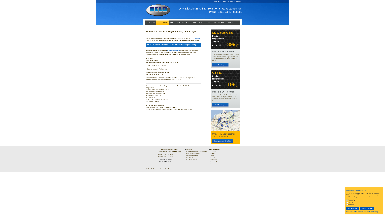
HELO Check (189, 157)
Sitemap (238, 1)
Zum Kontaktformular (165, 161)
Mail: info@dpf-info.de (165, 159)
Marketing (351, 204)
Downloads (213, 159)
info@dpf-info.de (195, 38)
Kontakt (231, 1)
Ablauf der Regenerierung (193, 153)
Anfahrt (212, 155)
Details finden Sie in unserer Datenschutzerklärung (362, 211)
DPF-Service (162, 23)
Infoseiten (198, 23)
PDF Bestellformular (173, 50)
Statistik (350, 202)
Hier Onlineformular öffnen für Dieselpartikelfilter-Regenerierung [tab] (172, 45)
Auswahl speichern (367, 208)
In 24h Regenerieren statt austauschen (196, 151)
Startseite (217, 1)
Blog (224, 1)
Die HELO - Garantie (192, 159)
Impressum (213, 164)
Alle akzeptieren (352, 208)
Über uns (222, 23)
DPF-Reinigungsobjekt (180, 23)
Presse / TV (210, 23)
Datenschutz (161, 27)
